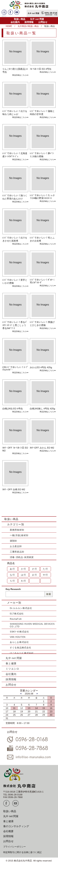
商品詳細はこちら (19, 75)
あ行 (12, 569)
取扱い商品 (19, 19)
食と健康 (11, 663)
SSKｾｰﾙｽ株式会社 (19, 631)
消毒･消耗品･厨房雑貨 (22, 557)
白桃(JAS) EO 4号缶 (12, 408)
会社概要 (8, 831)
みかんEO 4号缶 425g (41, 367)
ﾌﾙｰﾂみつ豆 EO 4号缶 (40, 69)
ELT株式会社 (17, 613)
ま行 (34, 574)
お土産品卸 (16, 546)
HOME (9, 26)
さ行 (34, 569)
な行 (12, 574)
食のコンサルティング (16, 826)
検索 (48, 594)
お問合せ (42, 22)
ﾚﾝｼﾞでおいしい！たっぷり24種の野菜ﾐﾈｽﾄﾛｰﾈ (42, 196)
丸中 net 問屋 (37, 19)
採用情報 (29, 22)
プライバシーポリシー (14, 846)
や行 (45, 574)
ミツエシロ (12, 668)
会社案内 (15, 22)
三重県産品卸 (17, 551)
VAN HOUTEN (17, 637)
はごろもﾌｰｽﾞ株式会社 (22, 653)
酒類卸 (13, 540)
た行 (45, 569)
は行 (23, 574)
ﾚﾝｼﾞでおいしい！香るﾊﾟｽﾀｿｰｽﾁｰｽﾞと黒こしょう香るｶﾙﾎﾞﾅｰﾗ (14, 325)
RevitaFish (16, 619)
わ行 (23, 580)
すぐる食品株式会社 (20, 647)
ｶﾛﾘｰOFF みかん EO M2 (42, 447)
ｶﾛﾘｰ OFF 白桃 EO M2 (13, 489)
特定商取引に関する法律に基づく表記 (22, 852)
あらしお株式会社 (19, 642)
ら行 (12, 580)
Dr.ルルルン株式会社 (21, 608)
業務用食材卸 (17, 530)
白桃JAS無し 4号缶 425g (42, 408)
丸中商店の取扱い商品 (28, 26)
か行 (23, 569)
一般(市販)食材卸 (19, 535)
